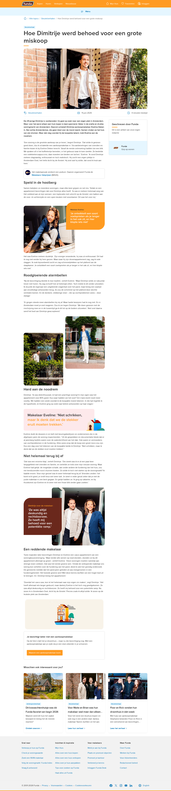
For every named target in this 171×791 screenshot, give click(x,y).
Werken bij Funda (127, 753)
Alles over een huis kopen (66, 753)
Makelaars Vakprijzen (41, 175)
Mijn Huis (59, 748)
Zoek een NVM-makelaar (32, 758)
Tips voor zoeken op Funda (67, 768)
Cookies (68, 785)
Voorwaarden (57, 785)
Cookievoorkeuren (83, 785)
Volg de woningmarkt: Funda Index (37, 763)
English (146, 785)
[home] (26, 18)
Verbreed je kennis (96, 763)
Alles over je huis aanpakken (67, 763)
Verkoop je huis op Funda (33, 748)
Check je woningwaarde (32, 753)
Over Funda (125, 748)
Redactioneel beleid (129, 763)
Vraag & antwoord (29, 768)
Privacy (45, 785)
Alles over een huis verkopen (68, 758)
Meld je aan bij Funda (97, 748)
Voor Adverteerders (128, 758)
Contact (123, 768)
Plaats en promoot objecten (100, 753)
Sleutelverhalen (35, 113)
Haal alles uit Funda (63, 773)
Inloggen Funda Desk (97, 768)
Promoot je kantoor (96, 758)
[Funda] (28, 3)
